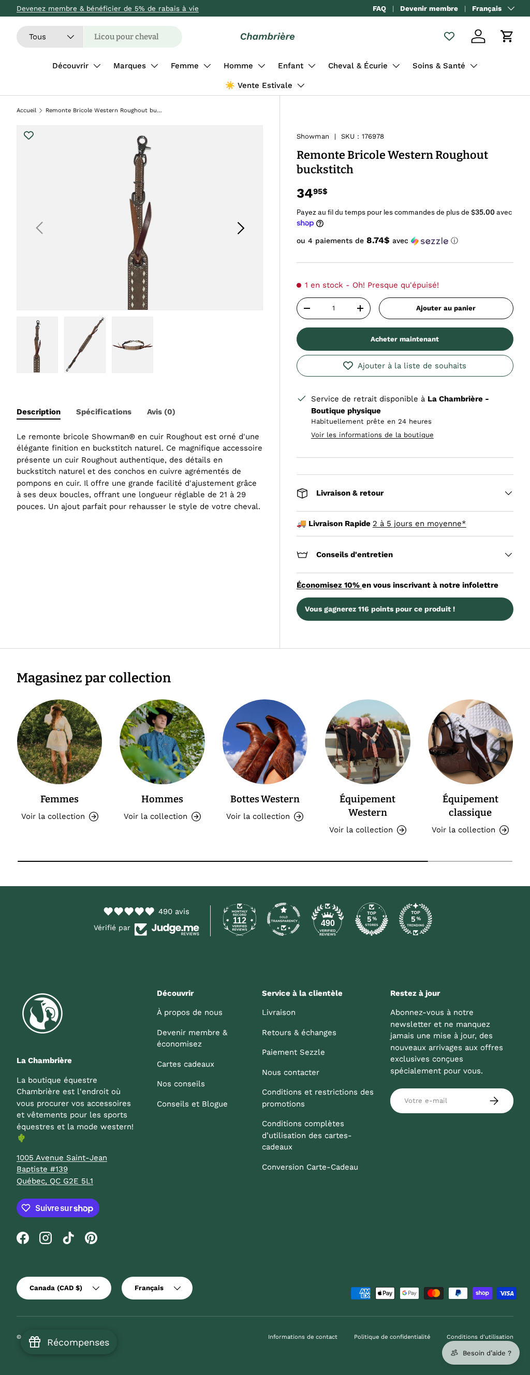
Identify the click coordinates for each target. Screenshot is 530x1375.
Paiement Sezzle (293, 1052)
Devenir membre (429, 8)
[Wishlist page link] (449, 36)
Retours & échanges (299, 1032)
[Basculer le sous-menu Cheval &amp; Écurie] (396, 65)
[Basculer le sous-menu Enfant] (311, 65)
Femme (185, 65)
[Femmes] (59, 741)
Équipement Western (367, 806)
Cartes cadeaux (185, 1064)
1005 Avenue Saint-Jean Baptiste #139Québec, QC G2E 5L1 (62, 1169)
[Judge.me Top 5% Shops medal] (371, 919)
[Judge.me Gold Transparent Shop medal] (283, 919)
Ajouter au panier (446, 308)
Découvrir (70, 65)
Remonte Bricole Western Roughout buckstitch (104, 110)
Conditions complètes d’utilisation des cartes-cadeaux (307, 1135)
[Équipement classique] (470, 741)
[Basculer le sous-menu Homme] (261, 65)
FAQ (379, 8)
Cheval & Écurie (358, 65)
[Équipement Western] (367, 741)
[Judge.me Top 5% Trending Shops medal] (415, 919)
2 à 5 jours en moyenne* (419, 523)
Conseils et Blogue (192, 1104)
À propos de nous (190, 1012)
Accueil (26, 110)
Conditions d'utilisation (480, 1337)
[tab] (39, 412)
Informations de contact (302, 1337)
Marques (129, 65)
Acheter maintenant (405, 339)
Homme (238, 65)
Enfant (290, 65)
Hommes (162, 799)
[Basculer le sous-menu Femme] (207, 65)
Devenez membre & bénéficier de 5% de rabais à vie (108, 8)
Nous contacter (290, 1072)
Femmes (59, 799)
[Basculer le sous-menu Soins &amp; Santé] (473, 65)
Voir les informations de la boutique (372, 435)
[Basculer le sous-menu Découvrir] (97, 65)
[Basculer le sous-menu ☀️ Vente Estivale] (301, 85)
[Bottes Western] (265, 741)
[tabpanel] (140, 472)
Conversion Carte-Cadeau (310, 1167)
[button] (507, 36)
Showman (313, 136)
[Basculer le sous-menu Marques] (154, 65)
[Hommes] (162, 741)
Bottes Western (265, 799)
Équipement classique (470, 806)
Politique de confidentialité (392, 1337)
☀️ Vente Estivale (258, 85)
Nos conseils (181, 1083)
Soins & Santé (439, 65)
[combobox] (99, 37)
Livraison (279, 1012)
